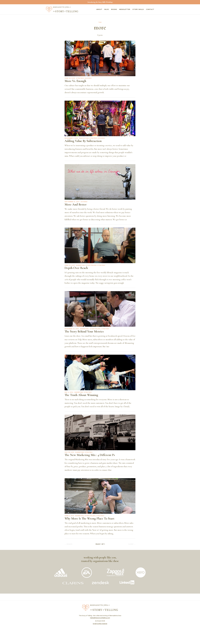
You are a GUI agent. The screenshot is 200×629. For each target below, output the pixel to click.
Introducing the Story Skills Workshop (100, 2)
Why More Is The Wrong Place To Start (89, 518)
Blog (106, 9)
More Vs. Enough (75, 81)
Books (114, 9)
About (99, 9)
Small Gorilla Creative (100, 623)
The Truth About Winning (81, 395)
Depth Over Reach (76, 268)
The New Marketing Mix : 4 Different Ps (90, 455)
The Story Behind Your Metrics (84, 331)
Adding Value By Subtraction (83, 141)
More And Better (76, 204)
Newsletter (124, 9)
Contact (150, 9)
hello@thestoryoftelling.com (100, 618)
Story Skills (138, 9)
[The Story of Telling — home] (62, 9)
